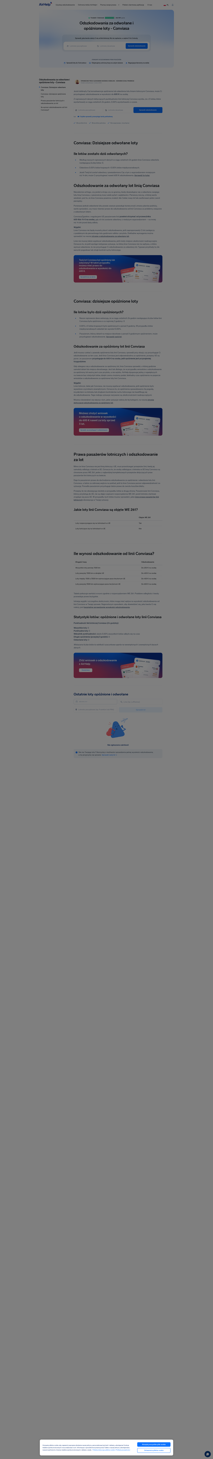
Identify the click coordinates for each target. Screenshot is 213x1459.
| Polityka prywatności (122, 1450)
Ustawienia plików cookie (154, 1450)
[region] (106, 1447)
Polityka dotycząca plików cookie (104, 1450)
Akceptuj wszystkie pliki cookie (154, 1444)
